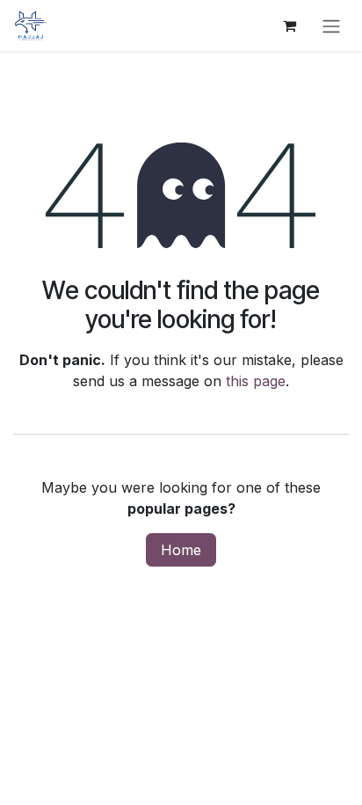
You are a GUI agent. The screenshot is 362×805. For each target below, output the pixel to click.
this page (256, 381)
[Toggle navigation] (331, 25)
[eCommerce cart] (289, 25)
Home (181, 550)
